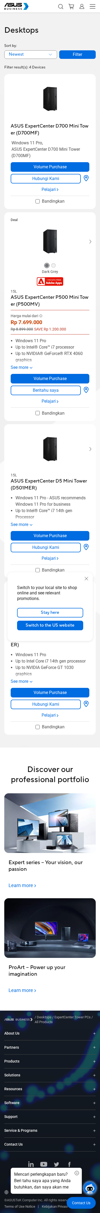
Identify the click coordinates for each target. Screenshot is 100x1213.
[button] (60, 6)
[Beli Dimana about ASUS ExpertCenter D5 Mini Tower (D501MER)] (86, 547)
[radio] (46, 266)
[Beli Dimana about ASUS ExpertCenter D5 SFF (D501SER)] (86, 704)
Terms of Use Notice (19, 1206)
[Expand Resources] (94, 1089)
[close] (86, 578)
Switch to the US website (50, 625)
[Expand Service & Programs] (94, 1130)
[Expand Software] (94, 1102)
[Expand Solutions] (94, 1075)
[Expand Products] (94, 1061)
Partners (11, 1047)
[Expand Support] (94, 1116)
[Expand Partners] (94, 1047)
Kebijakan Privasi (55, 1206)
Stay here (50, 612)
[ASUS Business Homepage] (16, 6)
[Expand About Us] (94, 1033)
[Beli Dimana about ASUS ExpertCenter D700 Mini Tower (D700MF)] (86, 178)
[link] (46, 178)
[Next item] (87, 241)
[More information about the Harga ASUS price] (40, 315)
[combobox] (30, 54)
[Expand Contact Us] (94, 1144)
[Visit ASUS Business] (19, 1019)
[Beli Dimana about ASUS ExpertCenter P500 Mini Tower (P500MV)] (86, 390)
